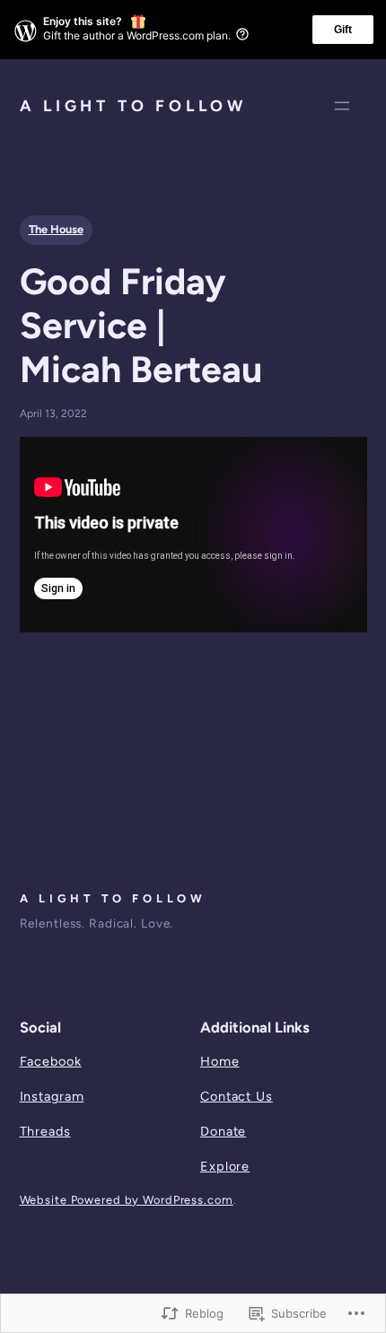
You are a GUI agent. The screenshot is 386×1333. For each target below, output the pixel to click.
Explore (225, 1166)
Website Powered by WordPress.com (126, 1200)
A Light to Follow (134, 105)
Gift (343, 29)
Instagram (52, 1096)
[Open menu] (342, 106)
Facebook (51, 1061)
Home (220, 1061)
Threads (45, 1131)
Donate (223, 1131)
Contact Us (236, 1096)
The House (56, 229)
